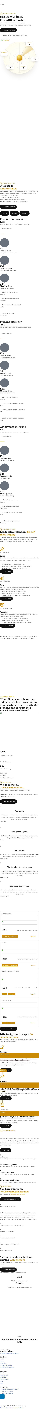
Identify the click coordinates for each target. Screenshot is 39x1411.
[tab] (4, 213)
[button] (1, 969)
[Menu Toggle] (19, 7)
